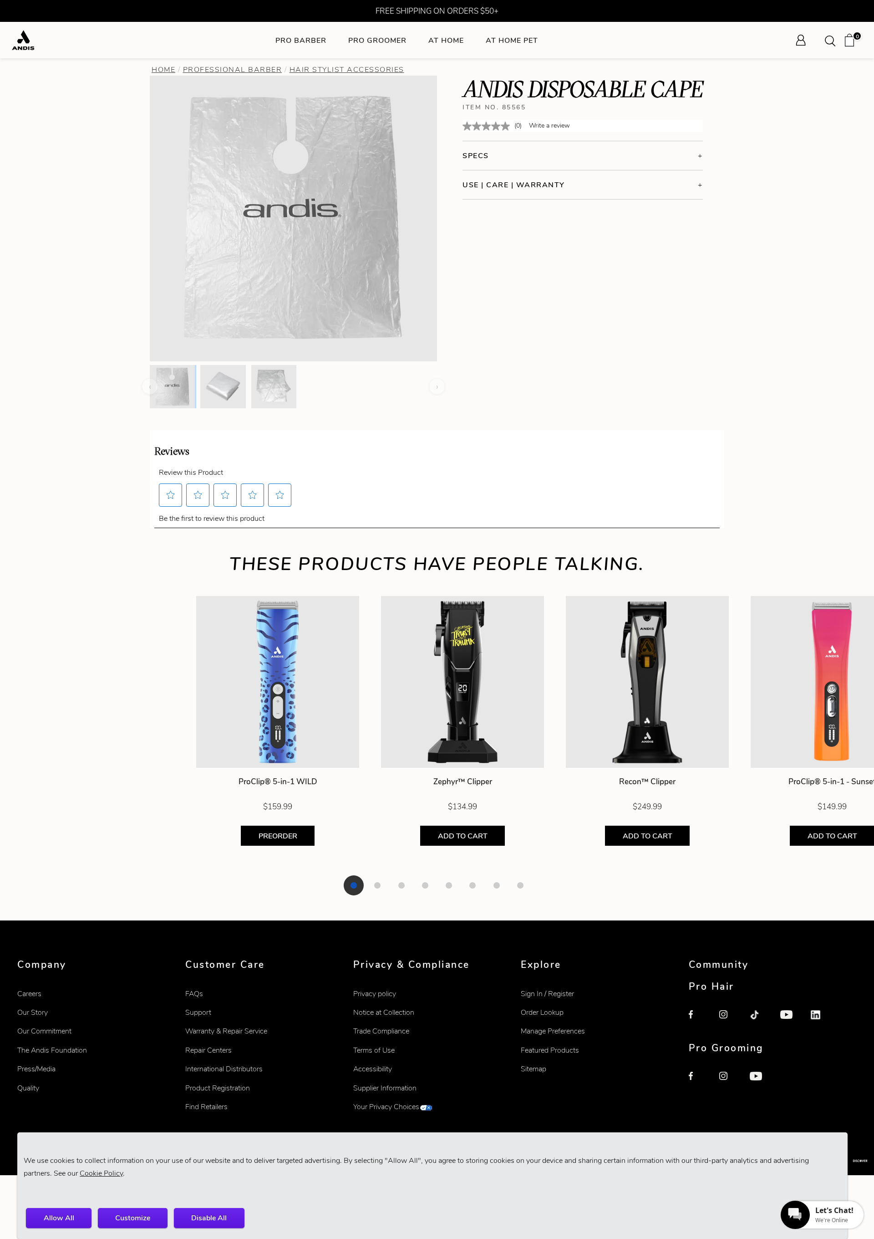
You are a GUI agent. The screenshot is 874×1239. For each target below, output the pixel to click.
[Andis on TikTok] (760, 1020)
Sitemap (533, 1069)
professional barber (232, 69)
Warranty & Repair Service (226, 1031)
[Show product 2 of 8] (377, 885)
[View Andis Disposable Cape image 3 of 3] (273, 386)
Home (163, 69)
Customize (132, 1218)
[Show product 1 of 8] (354, 885)
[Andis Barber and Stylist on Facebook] (699, 1020)
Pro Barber (300, 40)
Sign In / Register (547, 993)
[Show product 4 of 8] (425, 885)
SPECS (475, 155)
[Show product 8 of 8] (520, 885)
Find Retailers (206, 1106)
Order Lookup (542, 1012)
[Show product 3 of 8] (401, 885)
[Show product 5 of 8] (449, 885)
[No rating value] (488, 126)
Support (198, 1012)
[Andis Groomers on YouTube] (760, 1082)
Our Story (32, 1012)
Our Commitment (44, 1031)
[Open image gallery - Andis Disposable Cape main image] (294, 217)
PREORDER (277, 836)
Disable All (209, 1218)
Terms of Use (374, 1050)
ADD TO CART (462, 836)
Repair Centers (208, 1050)
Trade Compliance (381, 1031)
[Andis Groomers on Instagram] (729, 1082)
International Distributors (224, 1069)
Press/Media (36, 1069)
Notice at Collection (383, 1012)
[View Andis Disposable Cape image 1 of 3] (172, 386)
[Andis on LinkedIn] (821, 1020)
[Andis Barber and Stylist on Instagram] (729, 1020)
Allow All (59, 1218)
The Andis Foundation (52, 1050)
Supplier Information (385, 1088)
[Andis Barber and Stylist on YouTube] (790, 1020)
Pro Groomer (377, 40)
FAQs (194, 993)
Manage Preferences (553, 1031)
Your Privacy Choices (386, 1106)
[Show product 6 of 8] (472, 885)
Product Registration (217, 1088)
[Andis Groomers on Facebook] (699, 1082)
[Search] (833, 40)
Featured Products (550, 1050)
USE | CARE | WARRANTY (513, 185)
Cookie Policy (101, 1173)
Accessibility (372, 1069)
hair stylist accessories (347, 69)
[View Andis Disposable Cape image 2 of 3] (222, 386)
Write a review (549, 125)
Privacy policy (374, 993)
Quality (28, 1088)
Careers (29, 993)
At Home (446, 40)
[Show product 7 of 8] (497, 885)
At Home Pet (512, 40)
